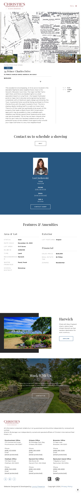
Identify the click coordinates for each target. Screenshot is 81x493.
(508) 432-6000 (34, 469)
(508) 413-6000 (10, 450)
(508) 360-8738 (40, 189)
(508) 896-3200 (59, 450)
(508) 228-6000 (59, 469)
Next (40, 143)
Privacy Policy (66, 486)
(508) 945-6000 (10, 469)
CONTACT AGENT (40, 206)
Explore (66, 338)
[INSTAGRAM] (14, 479)
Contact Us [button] (40, 396)
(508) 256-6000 (34, 450)
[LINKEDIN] (5, 479)
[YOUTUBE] (9, 479)
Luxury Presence (38, 486)
